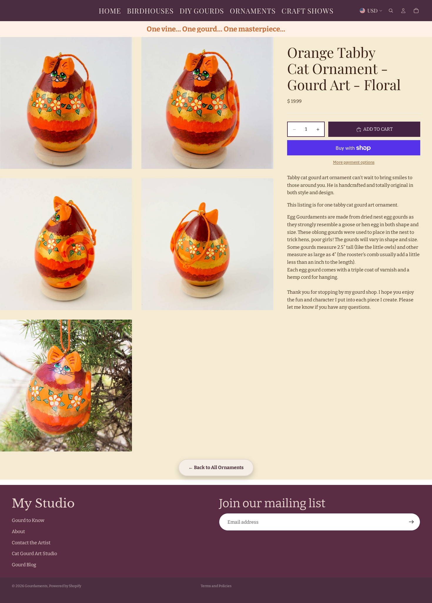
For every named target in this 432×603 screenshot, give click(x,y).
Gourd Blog (24, 564)
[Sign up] (411, 522)
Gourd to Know (28, 520)
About (18, 531)
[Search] (390, 10)
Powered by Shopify (65, 586)
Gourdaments (36, 586)
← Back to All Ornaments (216, 467)
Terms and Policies (216, 586)
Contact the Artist (31, 542)
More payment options (353, 162)
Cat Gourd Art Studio (34, 554)
